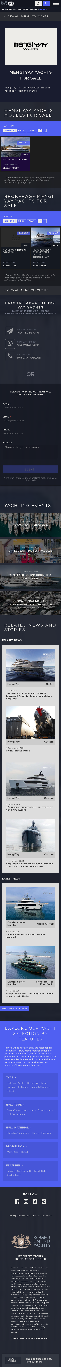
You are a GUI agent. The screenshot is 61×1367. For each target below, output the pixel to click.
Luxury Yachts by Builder (17, 9)
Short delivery (14, 1175)
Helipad (10, 1171)
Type (9, 1078)
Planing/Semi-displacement (20, 1110)
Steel (34, 1133)
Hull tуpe (14, 1105)
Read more (36, 1065)
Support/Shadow (39, 1087)
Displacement (44, 1110)
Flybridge (23, 1087)
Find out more (34, 1362)
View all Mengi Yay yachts (27, 290)
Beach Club (40, 1171)
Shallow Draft (24, 1171)
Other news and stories (14, 1008)
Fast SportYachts (15, 1083)
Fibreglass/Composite (18, 1133)
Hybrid (24, 1152)
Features (13, 1166)
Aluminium (45, 1133)
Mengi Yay (34, 9)
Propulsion (15, 1146)
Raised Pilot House (36, 1083)
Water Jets (12, 1152)
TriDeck (10, 1091)
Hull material (17, 1128)
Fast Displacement (16, 1114)
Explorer (11, 1087)
